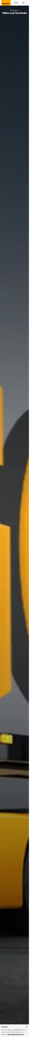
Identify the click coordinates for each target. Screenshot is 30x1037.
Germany (16, 2)
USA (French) (20, 1034)
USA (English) (11, 1034)
